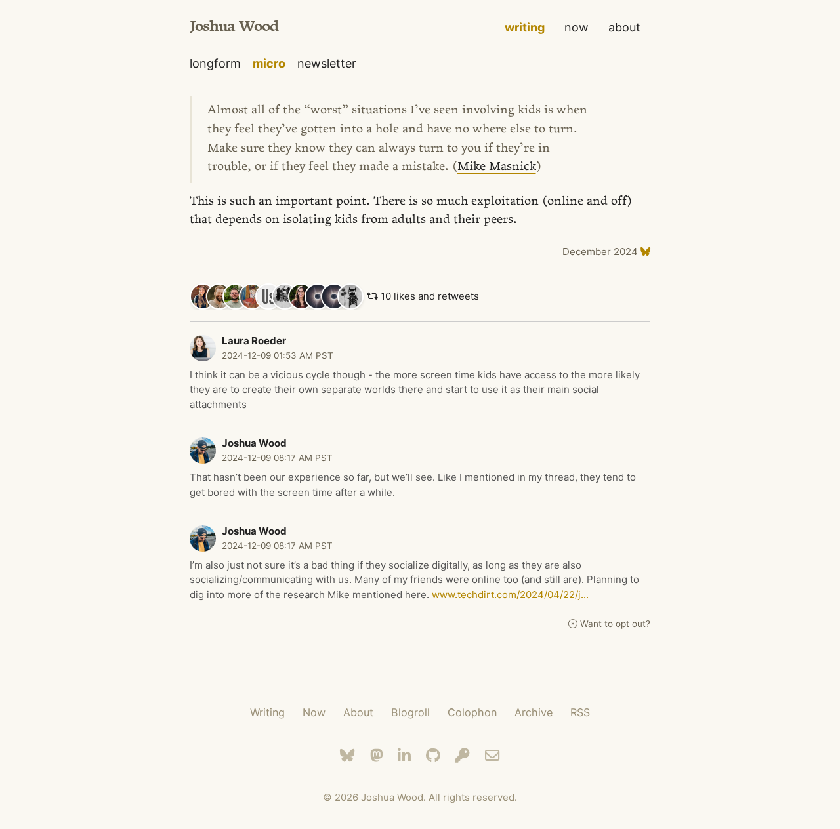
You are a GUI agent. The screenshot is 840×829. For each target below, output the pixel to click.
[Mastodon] (376, 755)
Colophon (472, 712)
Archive (533, 712)
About (358, 712)
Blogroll (410, 712)
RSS (580, 712)
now (576, 27)
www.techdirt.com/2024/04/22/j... (510, 594)
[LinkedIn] (404, 755)
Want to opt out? (615, 623)
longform (215, 63)
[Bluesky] (347, 755)
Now (314, 712)
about (624, 27)
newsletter (326, 63)
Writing (267, 712)
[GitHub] (433, 755)
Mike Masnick (496, 167)
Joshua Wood (234, 27)
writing (525, 27)
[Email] (492, 755)
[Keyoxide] (462, 755)
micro (269, 63)
